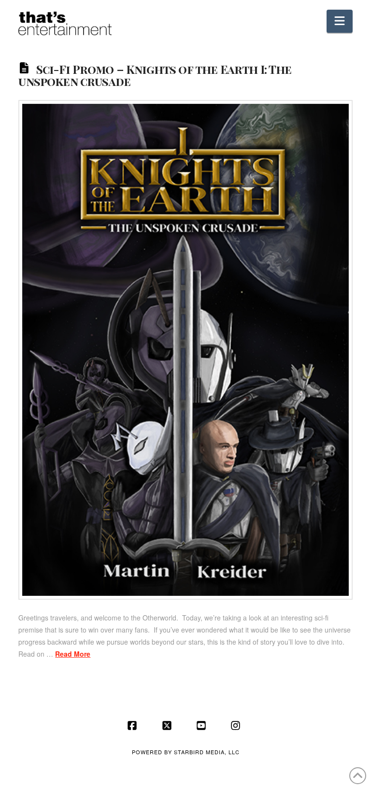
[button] (340, 21)
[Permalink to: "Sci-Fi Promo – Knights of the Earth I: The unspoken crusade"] (185, 350)
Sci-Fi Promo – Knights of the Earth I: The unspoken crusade (154, 75)
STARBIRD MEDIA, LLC (207, 752)
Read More (72, 654)
